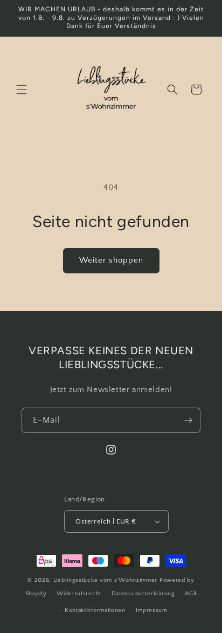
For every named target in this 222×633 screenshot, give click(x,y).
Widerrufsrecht (79, 593)
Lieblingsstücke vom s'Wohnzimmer (106, 580)
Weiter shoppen (111, 260)
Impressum (152, 610)
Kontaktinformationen (95, 610)
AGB (191, 593)
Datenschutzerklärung (143, 593)
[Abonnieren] (188, 420)
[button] (21, 89)
